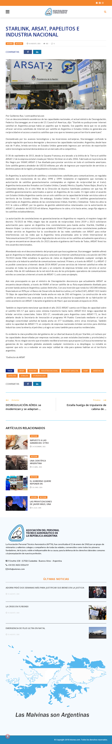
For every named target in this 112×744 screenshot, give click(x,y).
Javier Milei (97, 371)
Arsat (21, 371)
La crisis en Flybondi (17, 606)
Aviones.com (74, 739)
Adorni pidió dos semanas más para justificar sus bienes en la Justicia (45, 587)
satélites (12, 376)
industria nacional (49, 371)
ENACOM (32, 371)
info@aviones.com (16, 569)
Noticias (19, 44)
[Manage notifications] (7, 736)
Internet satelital (70, 371)
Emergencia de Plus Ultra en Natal (25, 628)
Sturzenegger (39, 376)
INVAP (85, 371)
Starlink (24, 376)
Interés (10, 44)
